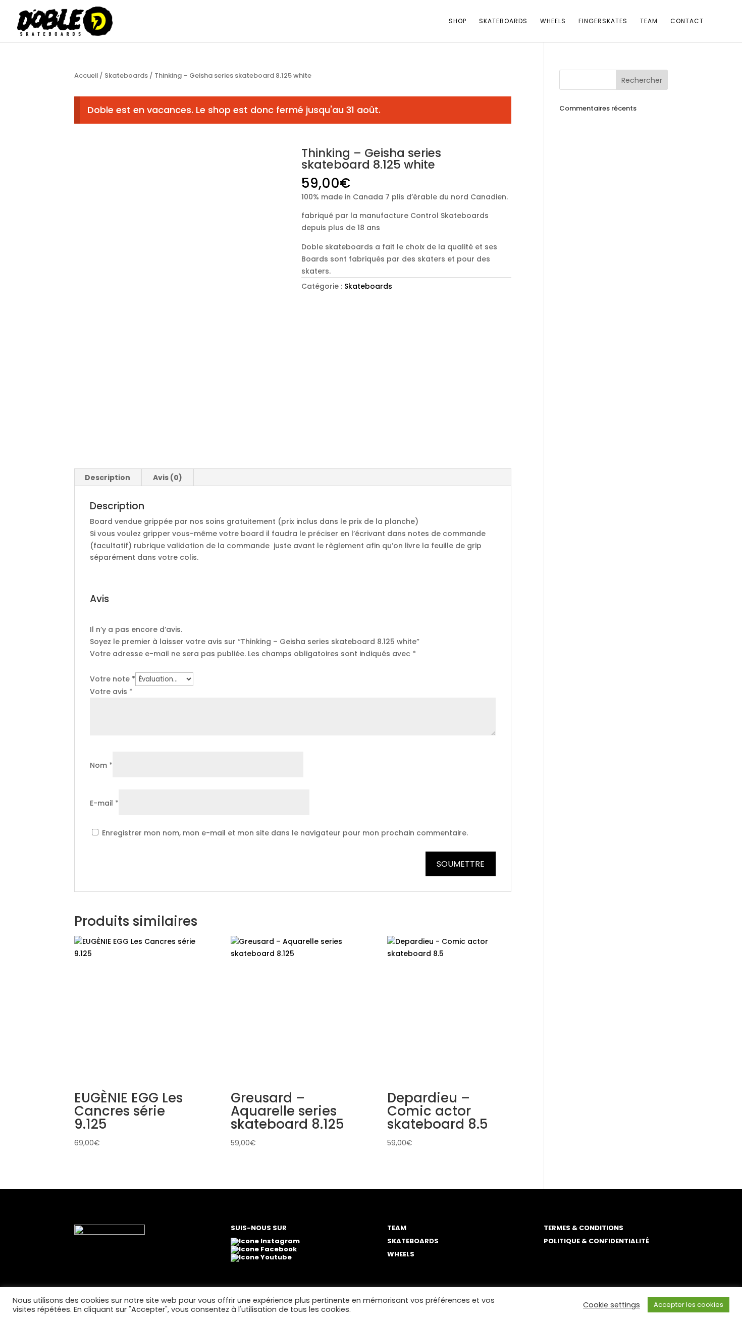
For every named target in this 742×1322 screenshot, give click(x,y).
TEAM (396, 1228)
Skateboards (503, 21)
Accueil (86, 75)
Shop (457, 21)
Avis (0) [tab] (167, 477)
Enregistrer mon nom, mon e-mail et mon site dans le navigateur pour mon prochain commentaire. (285, 833)
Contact (687, 21)
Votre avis (111, 691)
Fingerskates (602, 21)
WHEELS (400, 1254)
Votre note (112, 679)
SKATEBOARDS (413, 1241)
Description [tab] (107, 477)
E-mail (104, 803)
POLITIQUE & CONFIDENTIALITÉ (596, 1241)
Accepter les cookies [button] (688, 1304)
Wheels (553, 21)
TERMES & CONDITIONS (583, 1228)
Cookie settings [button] (611, 1304)
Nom (101, 765)
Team (649, 21)
